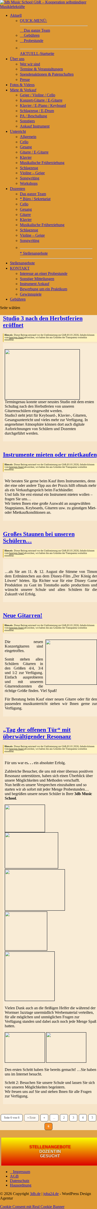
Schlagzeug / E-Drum (37, 111)
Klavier (26, 157)
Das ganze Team (33, 194)
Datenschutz (19, 1181)
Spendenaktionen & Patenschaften (47, 74)
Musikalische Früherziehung (42, 163)
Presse (25, 79)
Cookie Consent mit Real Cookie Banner (32, 1207)
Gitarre (25, 214)
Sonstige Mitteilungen (37, 279)
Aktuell (16, 15)
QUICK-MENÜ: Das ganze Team (35, 25)
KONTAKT (20, 268)
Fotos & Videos (22, 85)
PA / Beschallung (33, 116)
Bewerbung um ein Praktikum (43, 289)
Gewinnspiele (31, 294)
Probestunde (31, 40)
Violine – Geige (32, 173)
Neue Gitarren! (22, 615)
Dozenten (17, 188)
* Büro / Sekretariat (35, 199)
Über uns (17, 59)
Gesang (26, 147)
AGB (14, 1176)
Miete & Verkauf (23, 90)
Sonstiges (27, 121)
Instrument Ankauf (34, 284)
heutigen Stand (16, 337)
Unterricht (18, 131)
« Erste (31, 1117)
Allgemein (28, 137)
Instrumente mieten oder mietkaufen (50, 454)
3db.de (35, 1194)
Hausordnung (20, 1185)
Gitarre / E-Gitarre (34, 152)
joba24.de (51, 1194)
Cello (24, 142)
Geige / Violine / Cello (37, 95)
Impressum (20, 1172)
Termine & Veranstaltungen (41, 69)
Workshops (29, 183)
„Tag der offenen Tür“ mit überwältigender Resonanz (37, 733)
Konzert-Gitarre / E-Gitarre (41, 100)
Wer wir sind (30, 64)
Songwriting (29, 178)
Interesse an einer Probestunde (43, 273)
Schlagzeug (29, 168)
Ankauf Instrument (34, 126)
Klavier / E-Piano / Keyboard (43, 105)
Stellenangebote (22, 263)
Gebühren (30, 35)
